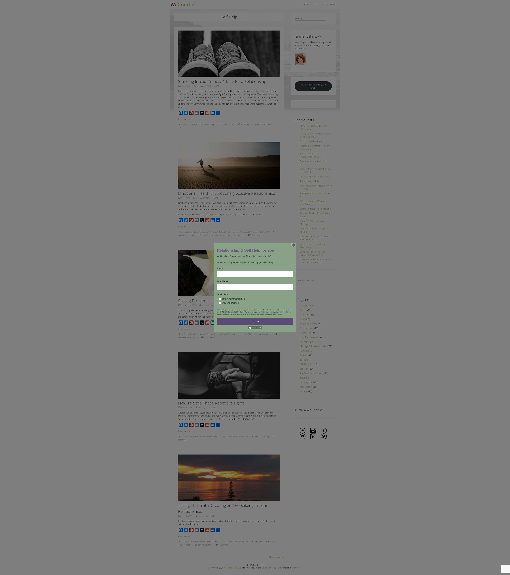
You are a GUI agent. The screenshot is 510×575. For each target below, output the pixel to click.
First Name (222, 281)
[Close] (293, 245)
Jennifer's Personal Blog (233, 298)
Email (220, 268)
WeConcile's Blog (230, 302)
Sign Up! (255, 321)
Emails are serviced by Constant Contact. (268, 314)
